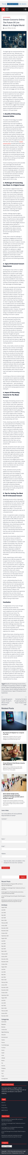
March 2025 (3, 951)
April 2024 (3, 977)
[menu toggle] (7, 9)
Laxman (5, 28)
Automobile (3, 1021)
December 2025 (4, 928)
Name (3, 839)
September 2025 (5, 936)
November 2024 (4, 961)
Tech (2, 1073)
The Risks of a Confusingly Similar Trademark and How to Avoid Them (13, 888)
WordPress (21, 1153)
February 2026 (4, 923)
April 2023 (3, 1005)
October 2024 (4, 964)
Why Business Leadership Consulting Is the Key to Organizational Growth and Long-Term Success (11, 900)
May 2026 (3, 915)
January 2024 (4, 985)
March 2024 (3, 979)
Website (3, 853)
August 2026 (4, 907)
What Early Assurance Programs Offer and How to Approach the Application (12, 884)
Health (2, 1053)
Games (2, 1050)
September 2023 (5, 995)
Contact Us (3, 1105)
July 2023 (3, 1000)
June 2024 (3, 972)
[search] (25, 9)
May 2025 (3, 946)
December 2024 (4, 959)
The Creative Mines (6, 1088)
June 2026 (3, 912)
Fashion (3, 1040)
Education (3, 1034)
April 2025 (3, 948)
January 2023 (4, 1013)
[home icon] (3, 9)
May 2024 (3, 974)
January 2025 (4, 956)
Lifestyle (3, 1058)
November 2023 (4, 990)
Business (3, 1027)
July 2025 (3, 941)
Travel (2, 1076)
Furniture (3, 1047)
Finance (3, 1042)
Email (3, 846)
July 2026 (3, 910)
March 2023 (3, 1008)
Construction (4, 1029)
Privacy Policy (4, 1107)
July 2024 (3, 969)
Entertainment (6, 17)
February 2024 (4, 982)
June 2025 (3, 943)
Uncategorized (4, 1078)
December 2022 (4, 1016)
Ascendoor (8, 1153)
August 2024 (4, 967)
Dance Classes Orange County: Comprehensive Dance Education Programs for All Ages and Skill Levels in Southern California (13, 796)
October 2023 (4, 992)
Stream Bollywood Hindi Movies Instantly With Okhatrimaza (14, 763)
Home (2, 1055)
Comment (4, 819)
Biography (3, 1024)
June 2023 (3, 1003)
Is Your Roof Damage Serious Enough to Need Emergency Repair (13, 896)
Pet (2, 1063)
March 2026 (3, 920)
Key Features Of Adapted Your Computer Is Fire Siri (13, 733)
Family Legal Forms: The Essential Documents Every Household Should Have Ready (12, 892)
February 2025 (4, 954)
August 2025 (4, 938)
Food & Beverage (5, 1045)
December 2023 (4, 987)
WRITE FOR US (4, 1110)
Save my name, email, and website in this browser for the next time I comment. (14, 862)
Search (23, 877)
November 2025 (4, 930)
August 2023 (4, 998)
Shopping (3, 1068)
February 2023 (4, 1010)
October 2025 (4, 933)
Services (3, 1065)
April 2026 (3, 917)
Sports (2, 1071)
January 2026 (4, 925)
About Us (3, 1102)
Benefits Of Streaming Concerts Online (15, 684)
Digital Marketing (5, 1032)
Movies (2, 1060)
